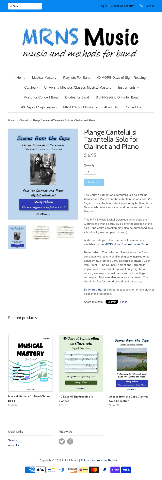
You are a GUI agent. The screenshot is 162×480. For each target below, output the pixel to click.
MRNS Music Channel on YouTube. (127, 244)
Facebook (70, 441)
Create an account (123, 6)
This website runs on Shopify (99, 460)
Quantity (89, 165)
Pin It (123, 301)
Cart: (149, 6)
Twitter (62, 441)
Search (12, 440)
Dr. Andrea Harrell (95, 289)
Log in (103, 6)
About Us (14, 445)
